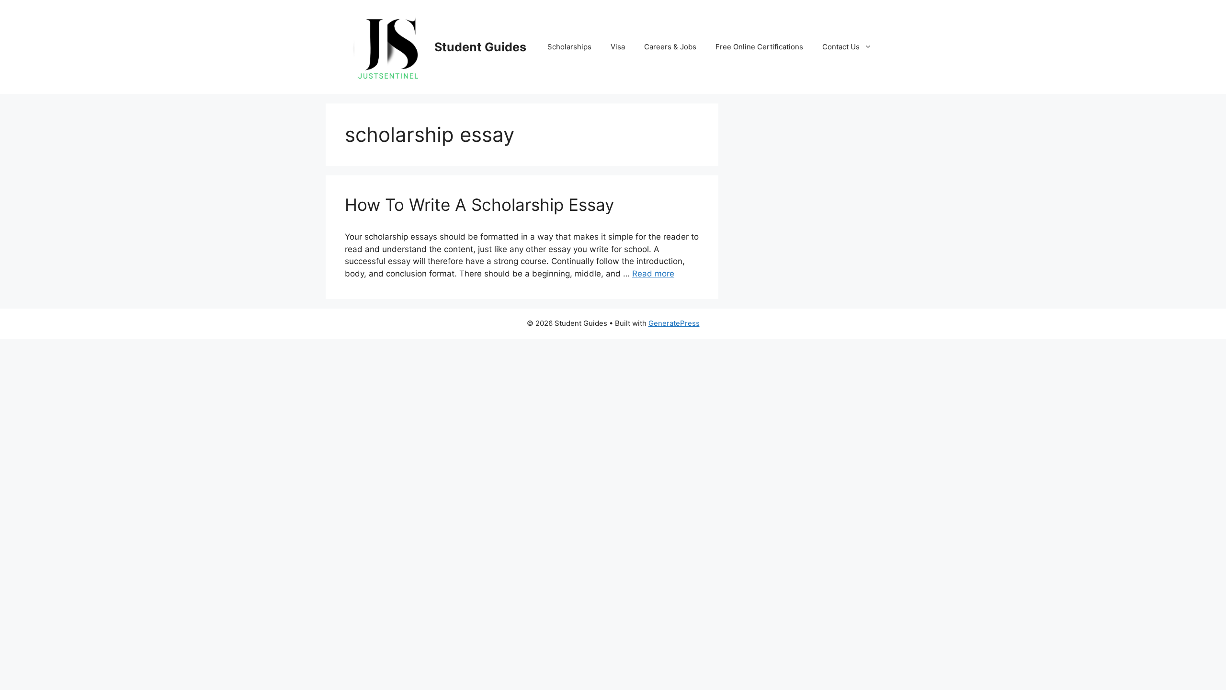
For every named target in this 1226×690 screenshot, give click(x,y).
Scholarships (569, 46)
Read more (653, 273)
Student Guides (480, 47)
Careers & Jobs (670, 46)
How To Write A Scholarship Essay (479, 205)
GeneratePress (674, 323)
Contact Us (841, 46)
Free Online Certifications (759, 46)
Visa (618, 46)
